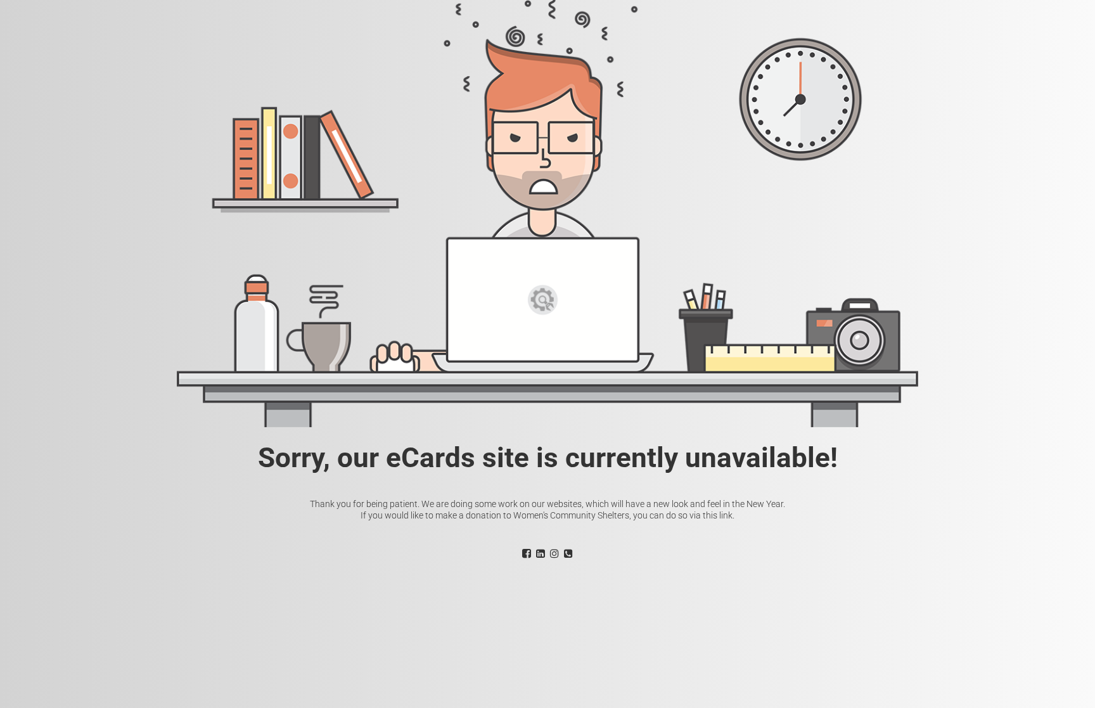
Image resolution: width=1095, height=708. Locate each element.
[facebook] (526, 553)
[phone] (568, 553)
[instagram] (554, 553)
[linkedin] (540, 553)
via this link (711, 515)
